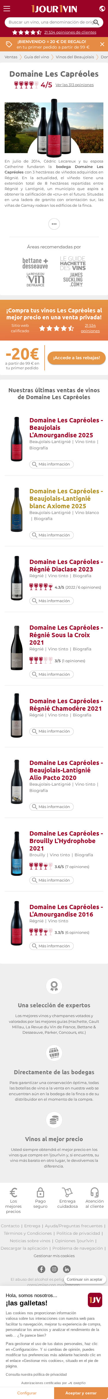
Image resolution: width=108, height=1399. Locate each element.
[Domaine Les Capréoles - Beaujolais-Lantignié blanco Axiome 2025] (17, 510)
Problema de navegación (77, 1248)
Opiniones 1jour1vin (74, 1240)
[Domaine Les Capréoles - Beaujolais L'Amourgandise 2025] (17, 440)
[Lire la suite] (54, 224)
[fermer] (102, 44)
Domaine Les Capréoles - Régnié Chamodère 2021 (66, 704)
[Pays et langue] (102, 8)
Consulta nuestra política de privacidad (36, 1375)
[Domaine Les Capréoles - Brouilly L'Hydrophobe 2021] (17, 854)
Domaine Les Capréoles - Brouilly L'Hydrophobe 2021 (66, 840)
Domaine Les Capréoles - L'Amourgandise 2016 (66, 910)
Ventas (11, 57)
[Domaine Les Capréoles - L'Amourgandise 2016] (17, 924)
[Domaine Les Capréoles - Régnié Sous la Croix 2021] (17, 649)
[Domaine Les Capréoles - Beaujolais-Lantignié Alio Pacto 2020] (17, 782)
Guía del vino (36, 57)
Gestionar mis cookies (54, 1256)
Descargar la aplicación (24, 1248)
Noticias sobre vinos (30, 1240)
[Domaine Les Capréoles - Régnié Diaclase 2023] (17, 579)
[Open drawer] (7, 8)
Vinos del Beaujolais (75, 57)
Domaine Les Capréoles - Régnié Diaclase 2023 (66, 565)
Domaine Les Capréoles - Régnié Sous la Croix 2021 (66, 634)
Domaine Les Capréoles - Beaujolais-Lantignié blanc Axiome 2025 (66, 498)
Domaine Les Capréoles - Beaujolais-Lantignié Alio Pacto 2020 (66, 770)
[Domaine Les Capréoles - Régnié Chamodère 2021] (17, 716)
